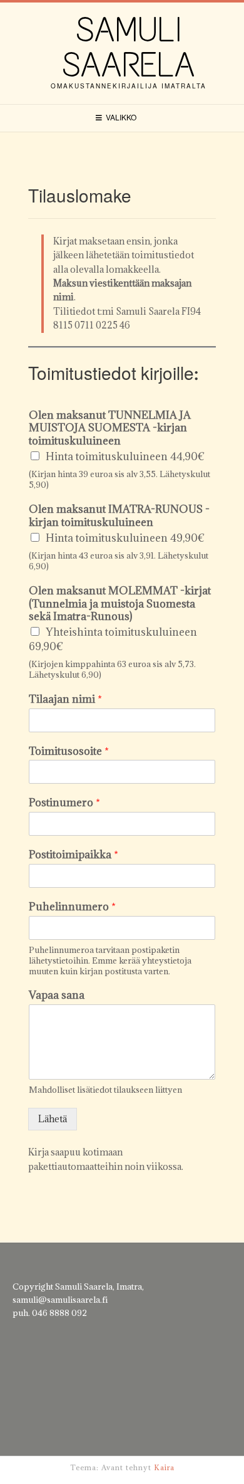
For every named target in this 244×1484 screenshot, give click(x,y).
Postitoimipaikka (73, 854)
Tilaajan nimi (65, 699)
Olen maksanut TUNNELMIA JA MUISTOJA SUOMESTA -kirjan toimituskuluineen (110, 428)
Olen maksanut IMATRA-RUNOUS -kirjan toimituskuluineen (119, 516)
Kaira (164, 1467)
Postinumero (64, 802)
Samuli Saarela (128, 47)
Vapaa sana (56, 995)
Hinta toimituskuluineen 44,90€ (125, 456)
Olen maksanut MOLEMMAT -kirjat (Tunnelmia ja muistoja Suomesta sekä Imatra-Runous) (120, 603)
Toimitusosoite (69, 751)
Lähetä (52, 1119)
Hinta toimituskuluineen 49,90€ (125, 538)
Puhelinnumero (72, 906)
